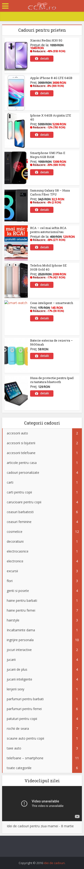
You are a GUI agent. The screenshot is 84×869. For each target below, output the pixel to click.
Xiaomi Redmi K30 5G (46, 40)
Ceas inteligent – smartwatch (51, 303)
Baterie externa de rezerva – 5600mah (51, 342)
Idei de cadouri (54, 863)
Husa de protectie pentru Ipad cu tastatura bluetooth (52, 380)
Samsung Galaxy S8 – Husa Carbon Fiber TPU (50, 192)
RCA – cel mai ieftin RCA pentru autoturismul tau (48, 230)
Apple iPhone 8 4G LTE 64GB (51, 78)
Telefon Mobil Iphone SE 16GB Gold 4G (48, 267)
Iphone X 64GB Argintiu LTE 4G (50, 117)
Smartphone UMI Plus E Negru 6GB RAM (47, 155)
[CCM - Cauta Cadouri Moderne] (42, 5)
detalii (44, 58)
